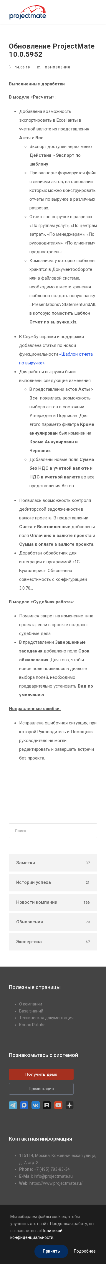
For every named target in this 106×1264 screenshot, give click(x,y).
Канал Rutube (32, 1024)
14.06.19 (22, 67)
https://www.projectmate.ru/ (56, 1183)
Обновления (57, 67)
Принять (51, 1251)
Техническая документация (46, 1017)
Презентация (41, 1088)
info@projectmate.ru (53, 1176)
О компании (30, 1004)
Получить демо (41, 1074)
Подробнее (85, 1251)
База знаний (31, 1011)
